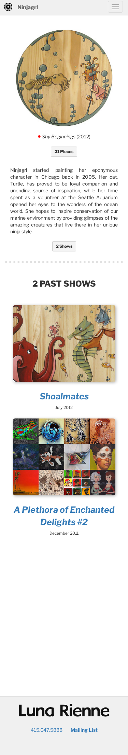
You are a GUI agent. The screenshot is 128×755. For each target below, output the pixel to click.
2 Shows (64, 246)
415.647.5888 (46, 730)
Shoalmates (64, 396)
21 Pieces (64, 151)
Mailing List (84, 730)
